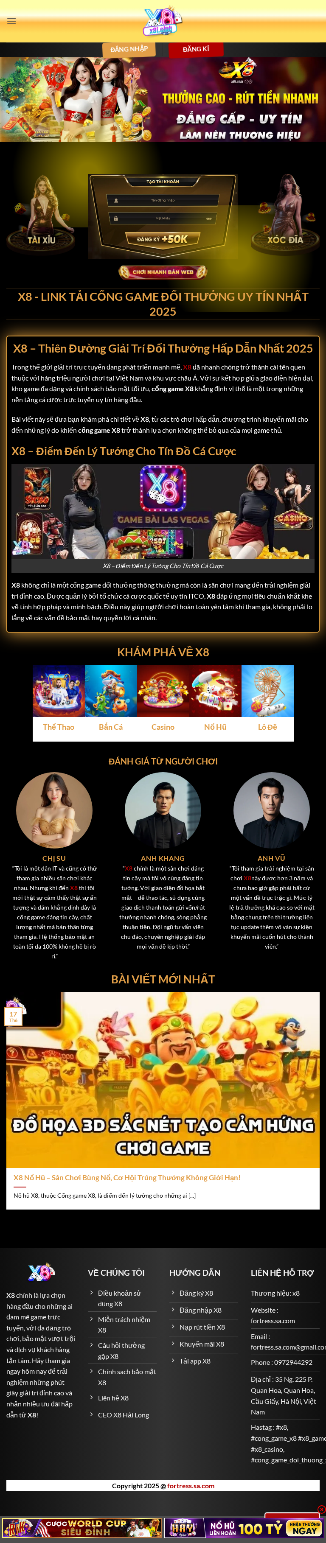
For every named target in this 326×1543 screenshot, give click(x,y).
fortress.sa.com (190, 1485)
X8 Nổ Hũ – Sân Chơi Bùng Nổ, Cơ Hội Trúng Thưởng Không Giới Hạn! (127, 1177)
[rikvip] (82, 1528)
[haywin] (244, 1528)
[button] (11, 21)
